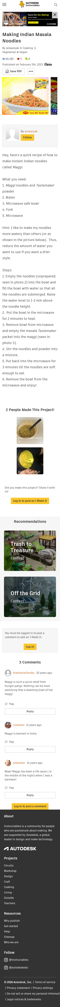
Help (7, 931)
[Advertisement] (30, 19)
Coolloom (18, 725)
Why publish (12, 921)
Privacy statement (18, 988)
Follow (27, 137)
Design (8, 876)
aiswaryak (12, 48)
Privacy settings (43, 988)
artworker (19, 763)
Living (8, 892)
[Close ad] (55, 15)
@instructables (18, 960)
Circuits (9, 865)
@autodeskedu (18, 967)
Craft (7, 882)
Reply (30, 711)
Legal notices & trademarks (24, 999)
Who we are (11, 942)
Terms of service (45, 982)
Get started (11, 926)
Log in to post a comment (30, 806)
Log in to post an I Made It (30, 501)
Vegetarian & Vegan (14, 52)
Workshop (10, 871)
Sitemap (9, 937)
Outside (9, 898)
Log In (30, 647)
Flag (11, 704)
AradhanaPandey (24, 673)
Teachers (9, 903)
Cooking (28, 48)
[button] (4, 4)
